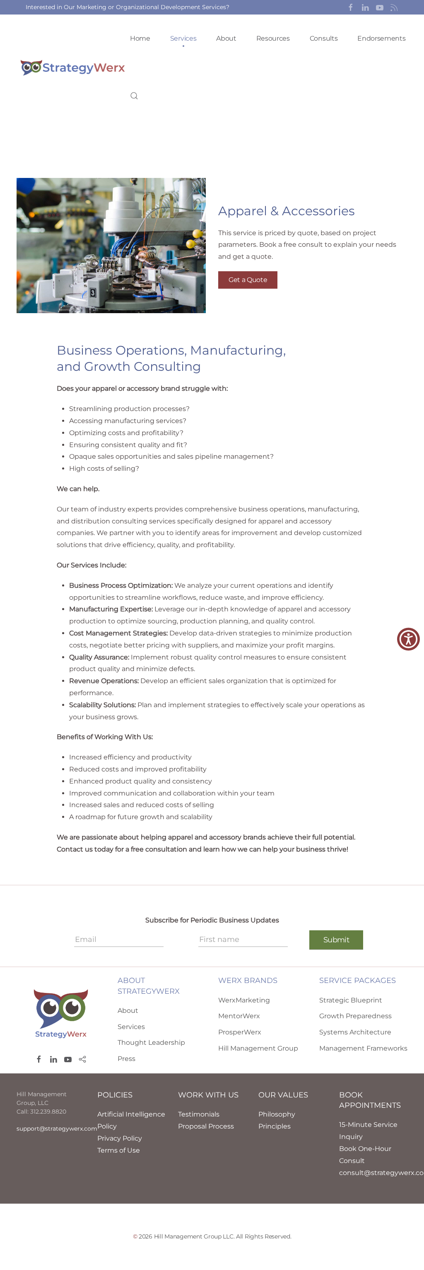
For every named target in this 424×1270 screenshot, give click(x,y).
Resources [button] (273, 38)
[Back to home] (73, 67)
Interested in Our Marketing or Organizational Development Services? (127, 7)
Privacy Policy (119, 1138)
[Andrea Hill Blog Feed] (394, 7)
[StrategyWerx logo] (61, 1013)
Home (140, 38)
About (226, 38)
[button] (351, 7)
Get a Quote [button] (248, 280)
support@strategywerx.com (57, 1128)
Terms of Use (118, 1150)
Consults (323, 38)
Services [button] (183, 38)
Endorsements (381, 38)
